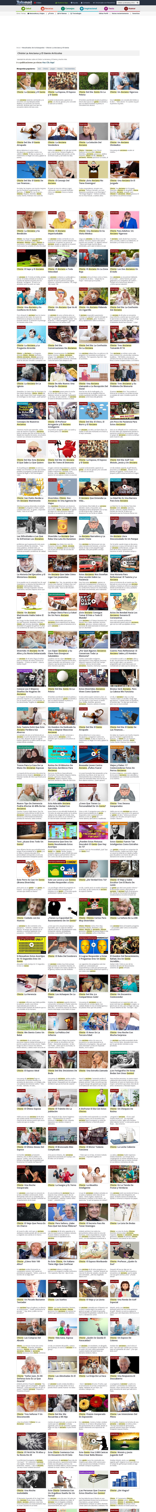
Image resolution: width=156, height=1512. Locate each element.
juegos (52, 69)
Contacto (86, 2)
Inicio (18, 48)
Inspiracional (90, 8)
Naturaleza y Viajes (37, 13)
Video (38, 2)
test (39, 69)
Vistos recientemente (120, 13)
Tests (111, 8)
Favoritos (136, 13)
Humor (131, 8)
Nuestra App (63, 2)
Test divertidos (70, 69)
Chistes (45, 69)
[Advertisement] (78, 30)
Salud (28, 8)
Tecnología (77, 13)
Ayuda (75, 2)
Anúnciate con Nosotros (105, 2)
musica (59, 69)
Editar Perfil (103, 13)
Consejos (69, 8)
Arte (52, 13)
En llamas (63, 13)
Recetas (49, 8)
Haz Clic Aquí (48, 62)
